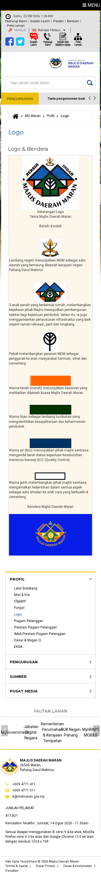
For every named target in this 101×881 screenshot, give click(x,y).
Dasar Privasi (45, 866)
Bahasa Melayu (49, 30)
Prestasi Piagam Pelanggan (35, 627)
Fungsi (19, 608)
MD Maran (33, 116)
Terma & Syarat (16, 866)
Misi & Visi (22, 595)
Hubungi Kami (16, 21)
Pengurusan (24, 662)
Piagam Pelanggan (28, 621)
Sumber (18, 676)
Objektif (20, 601)
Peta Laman (16, 25)
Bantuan (73, 21)
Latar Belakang (25, 588)
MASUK (19, 30)
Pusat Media (24, 691)
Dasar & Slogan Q (27, 640)
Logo (18, 614)
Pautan (58, 21)
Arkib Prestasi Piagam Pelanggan (39, 634)
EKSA (18, 647)
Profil (50, 116)
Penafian (12, 871)
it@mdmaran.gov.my (28, 797)
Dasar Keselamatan (77, 866)
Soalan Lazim (40, 21)
